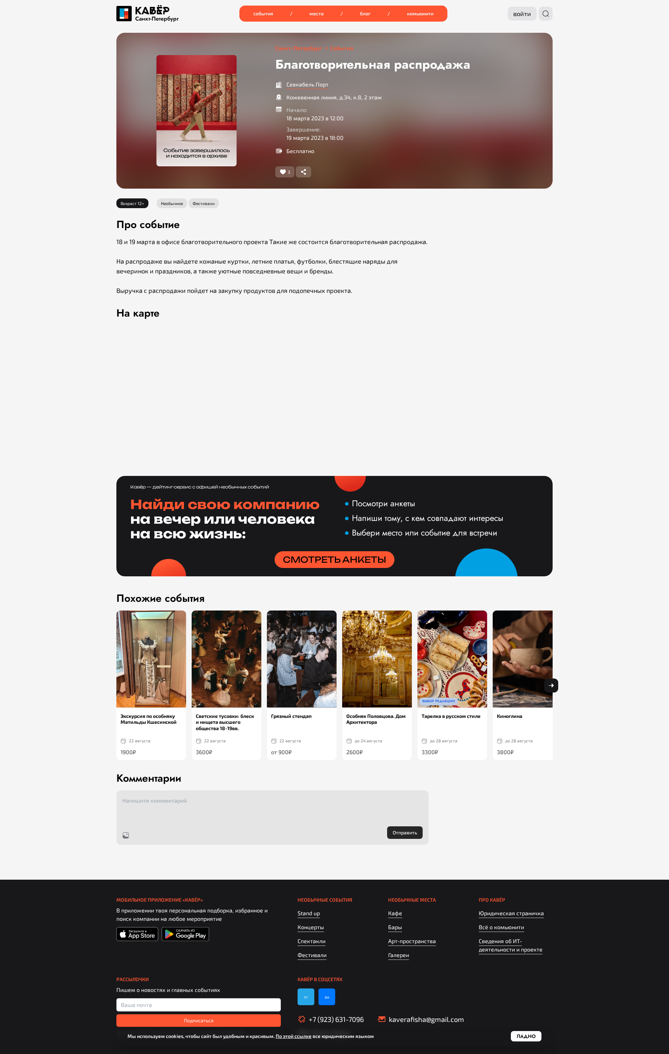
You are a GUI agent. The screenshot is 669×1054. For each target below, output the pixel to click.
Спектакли (311, 941)
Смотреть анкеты (334, 559)
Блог (365, 13)
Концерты (311, 927)
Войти (522, 13)
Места (316, 13)
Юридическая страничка (511, 913)
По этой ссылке (294, 1036)
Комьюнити (420, 13)
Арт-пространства (412, 941)
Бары (395, 927)
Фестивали (312, 954)
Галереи (398, 954)
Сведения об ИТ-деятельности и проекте (511, 945)
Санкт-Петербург (157, 19)
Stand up (309, 913)
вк (327, 996)
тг (306, 996)
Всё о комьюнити (501, 927)
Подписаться (199, 1020)
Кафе (395, 913)
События (263, 13)
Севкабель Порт (307, 84)
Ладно (526, 1036)
